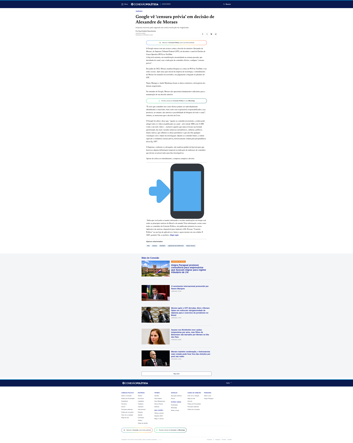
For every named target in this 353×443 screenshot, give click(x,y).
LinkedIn (229, 439)
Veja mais (176, 373)
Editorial (156, 406)
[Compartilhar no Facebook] (202, 34)
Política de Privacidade (128, 398)
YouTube (224, 439)
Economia (141, 398)
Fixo (148, 245)
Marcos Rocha (158, 404)
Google (154, 245)
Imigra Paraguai (208, 398)
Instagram (217, 439)
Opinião (140, 415)
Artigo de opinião (143, 423)
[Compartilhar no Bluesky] (211, 34)
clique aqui (174, 235)
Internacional (141, 409)
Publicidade (174, 405)
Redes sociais (190, 245)
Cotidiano (140, 404)
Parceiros (124, 404)
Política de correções (127, 412)
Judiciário (139, 11)
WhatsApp (174, 407)
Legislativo (141, 401)
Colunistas (141, 417)
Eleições (140, 412)
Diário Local (207, 395)
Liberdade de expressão (176, 245)
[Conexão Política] (144, 4)
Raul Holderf (158, 398)
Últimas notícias (159, 413)
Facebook (209, 439)
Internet (162, 245)
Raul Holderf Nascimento (147, 31)
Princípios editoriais (127, 409)
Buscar (228, 4)
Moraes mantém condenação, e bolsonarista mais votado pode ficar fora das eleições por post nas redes (190, 354)
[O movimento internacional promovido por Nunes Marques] (156, 293)
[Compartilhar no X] (207, 34)
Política (140, 395)
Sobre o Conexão (126, 395)
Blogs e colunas (159, 418)
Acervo (123, 406)
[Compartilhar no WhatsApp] (215, 34)
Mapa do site (125, 417)
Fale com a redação (127, 415)
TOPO (229, 383)
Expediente (124, 401)
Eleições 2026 (158, 416)
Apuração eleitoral (176, 395)
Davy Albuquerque (159, 401)
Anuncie (190, 401)
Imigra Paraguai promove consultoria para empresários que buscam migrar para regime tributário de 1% (188, 269)
